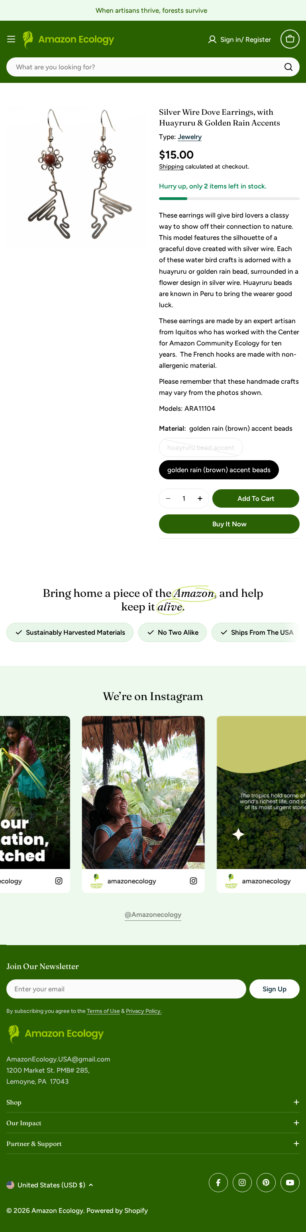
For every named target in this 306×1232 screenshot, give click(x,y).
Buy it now (229, 524)
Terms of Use (103, 1011)
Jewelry (190, 137)
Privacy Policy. (144, 1011)
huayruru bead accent (201, 450)
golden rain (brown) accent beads (219, 470)
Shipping (171, 166)
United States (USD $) (51, 1185)
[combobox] (153, 67)
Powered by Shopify (117, 1210)
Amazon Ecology (57, 1210)
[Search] (288, 67)
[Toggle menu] (11, 39)
